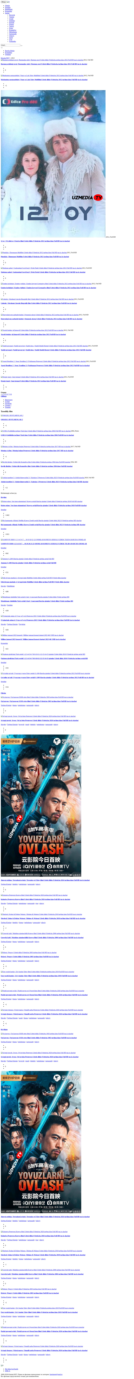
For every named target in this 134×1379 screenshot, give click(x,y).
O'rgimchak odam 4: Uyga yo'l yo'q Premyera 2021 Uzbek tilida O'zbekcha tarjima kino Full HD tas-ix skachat (40, 620)
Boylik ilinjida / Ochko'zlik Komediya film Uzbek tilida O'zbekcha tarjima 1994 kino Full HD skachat (36, 466)
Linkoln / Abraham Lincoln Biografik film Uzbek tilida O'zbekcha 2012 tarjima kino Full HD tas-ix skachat (39, 303)
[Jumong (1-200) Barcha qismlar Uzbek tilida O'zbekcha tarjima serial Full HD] (27, 559)
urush (27, 724)
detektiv (33, 724)
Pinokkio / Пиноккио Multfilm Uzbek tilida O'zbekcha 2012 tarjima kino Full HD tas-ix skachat (35, 257)
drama (15, 705)
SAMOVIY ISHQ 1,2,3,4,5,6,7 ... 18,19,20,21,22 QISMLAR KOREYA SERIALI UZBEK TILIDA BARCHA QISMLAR (44, 544)
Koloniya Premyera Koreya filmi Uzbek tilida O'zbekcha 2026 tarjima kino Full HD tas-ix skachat (35, 899)
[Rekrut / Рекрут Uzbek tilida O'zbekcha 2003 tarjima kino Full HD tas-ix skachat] (28, 952)
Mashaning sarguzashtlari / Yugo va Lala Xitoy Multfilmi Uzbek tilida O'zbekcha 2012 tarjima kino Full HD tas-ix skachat (44, 80)
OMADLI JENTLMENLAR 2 (12, 419)
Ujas (10, 39)
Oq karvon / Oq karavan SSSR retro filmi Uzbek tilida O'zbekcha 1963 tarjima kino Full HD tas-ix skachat (39, 701)
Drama (11, 24)
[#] (8, 2)
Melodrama (13, 32)
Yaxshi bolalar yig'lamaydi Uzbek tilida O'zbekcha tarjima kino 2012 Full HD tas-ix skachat (33, 334)
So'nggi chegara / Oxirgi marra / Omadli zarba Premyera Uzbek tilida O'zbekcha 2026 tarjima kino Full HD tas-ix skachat (44, 1014)
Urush (11, 19)
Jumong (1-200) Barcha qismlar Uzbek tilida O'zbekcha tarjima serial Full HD (28, 563)
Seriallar (7, 7)
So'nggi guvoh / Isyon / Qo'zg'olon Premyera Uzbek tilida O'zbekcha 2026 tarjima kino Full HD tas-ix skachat (39, 720)
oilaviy (37, 705)
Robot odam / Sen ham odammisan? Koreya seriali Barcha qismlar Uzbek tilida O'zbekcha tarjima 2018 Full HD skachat (44, 505)
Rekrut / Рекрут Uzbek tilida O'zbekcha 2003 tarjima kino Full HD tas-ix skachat (30, 957)
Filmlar (7, 5)
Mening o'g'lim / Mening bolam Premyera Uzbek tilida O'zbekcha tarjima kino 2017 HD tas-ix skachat (37, 451)
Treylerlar (22, 624)
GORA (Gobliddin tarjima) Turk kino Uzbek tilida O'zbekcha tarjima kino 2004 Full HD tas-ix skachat (37, 435)
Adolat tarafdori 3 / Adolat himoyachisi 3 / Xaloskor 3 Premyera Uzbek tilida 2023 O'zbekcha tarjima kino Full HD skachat (44, 482)
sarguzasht (29, 705)
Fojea (11, 28)
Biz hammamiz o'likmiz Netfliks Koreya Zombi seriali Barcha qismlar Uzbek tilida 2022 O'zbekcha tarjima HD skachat (43, 525)
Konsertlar (8, 11)
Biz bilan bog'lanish (11, 1369)
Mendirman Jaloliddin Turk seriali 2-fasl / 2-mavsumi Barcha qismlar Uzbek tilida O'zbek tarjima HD (37, 601)
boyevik (21, 724)
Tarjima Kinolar (12, 624)
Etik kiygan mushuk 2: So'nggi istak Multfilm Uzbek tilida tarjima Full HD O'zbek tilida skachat (35, 582)
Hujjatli (11, 22)
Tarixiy (11, 26)
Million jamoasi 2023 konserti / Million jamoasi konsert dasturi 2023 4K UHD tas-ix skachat (33, 639)
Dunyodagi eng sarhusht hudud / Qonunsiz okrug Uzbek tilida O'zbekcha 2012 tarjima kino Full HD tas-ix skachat (41, 319)
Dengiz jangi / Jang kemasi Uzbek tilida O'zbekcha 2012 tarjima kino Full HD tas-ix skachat (33, 381)
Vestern (11, 17)
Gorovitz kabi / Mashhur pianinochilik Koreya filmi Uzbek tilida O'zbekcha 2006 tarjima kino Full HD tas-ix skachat (42, 937)
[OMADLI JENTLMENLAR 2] (12, 415)
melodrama (21, 705)
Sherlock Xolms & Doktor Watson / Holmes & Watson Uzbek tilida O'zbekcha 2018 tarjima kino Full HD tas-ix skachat (43, 918)
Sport (11, 38)
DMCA (7, 1371)
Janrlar (7, 13)
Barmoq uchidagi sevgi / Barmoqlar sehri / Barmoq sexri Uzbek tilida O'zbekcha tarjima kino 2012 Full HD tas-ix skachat (44, 64)
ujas (37, 903)
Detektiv (12, 21)
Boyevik (12, 15)
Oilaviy (11, 36)
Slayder (3, 586)
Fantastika (12, 41)
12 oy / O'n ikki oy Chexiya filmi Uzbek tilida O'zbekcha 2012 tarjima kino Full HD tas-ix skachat (35, 241)
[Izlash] (21, 45)
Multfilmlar (8, 9)
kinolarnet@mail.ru (56, 1374)
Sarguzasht (12, 34)
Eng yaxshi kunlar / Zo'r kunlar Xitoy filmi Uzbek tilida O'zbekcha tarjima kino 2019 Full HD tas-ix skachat (39, 976)
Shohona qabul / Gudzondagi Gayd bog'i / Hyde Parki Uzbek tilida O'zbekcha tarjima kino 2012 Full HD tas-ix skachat (43, 272)
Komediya (12, 30)
